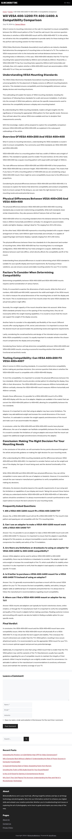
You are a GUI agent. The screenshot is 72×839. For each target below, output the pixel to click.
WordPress (52, 835)
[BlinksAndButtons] (9, 3)
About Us (6, 820)
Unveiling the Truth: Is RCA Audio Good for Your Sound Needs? (26, 770)
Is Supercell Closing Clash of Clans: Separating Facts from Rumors (27, 766)
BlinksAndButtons (34, 835)
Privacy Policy (8, 828)
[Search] (26, 739)
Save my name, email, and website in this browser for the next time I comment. (34, 720)
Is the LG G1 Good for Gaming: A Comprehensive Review (23, 774)
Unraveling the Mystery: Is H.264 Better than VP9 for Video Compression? (30, 755)
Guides (10, 12)
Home (5, 12)
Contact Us (7, 824)
